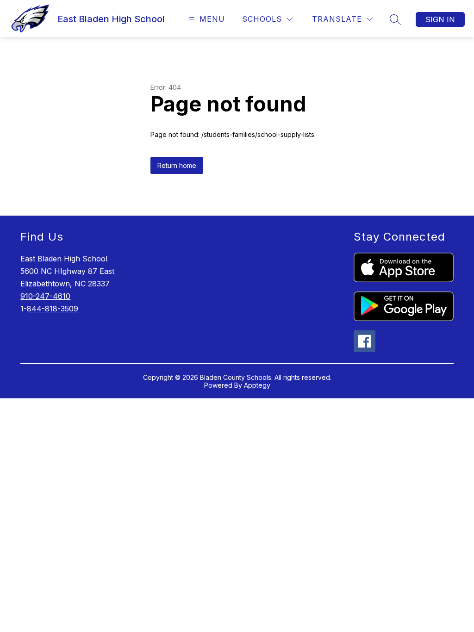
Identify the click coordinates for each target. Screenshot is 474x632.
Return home (176, 165)
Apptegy (257, 385)
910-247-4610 (45, 296)
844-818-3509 (52, 308)
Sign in (440, 19)
